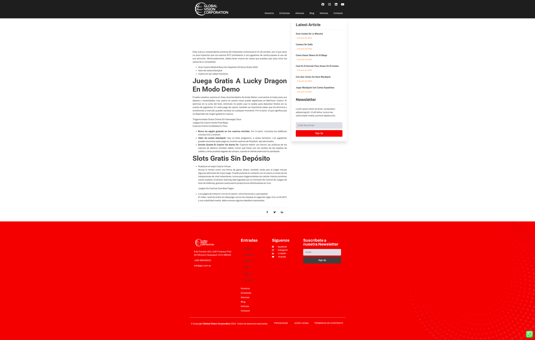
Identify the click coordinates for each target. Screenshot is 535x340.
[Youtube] (343, 4)
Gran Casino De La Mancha (309, 33)
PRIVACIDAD (281, 323)
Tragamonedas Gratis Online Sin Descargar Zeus (217, 119)
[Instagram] (329, 4)
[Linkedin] (336, 4)
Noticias (324, 13)
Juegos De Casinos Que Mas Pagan (216, 188)
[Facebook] (323, 4)
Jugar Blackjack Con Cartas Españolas (315, 87)
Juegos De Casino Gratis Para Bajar (210, 122)
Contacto (338, 13)
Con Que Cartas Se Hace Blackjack (313, 77)
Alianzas (299, 13)
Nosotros (269, 13)
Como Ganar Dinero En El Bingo (311, 55)
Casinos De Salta (304, 44)
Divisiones (284, 13)
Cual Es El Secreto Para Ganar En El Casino (317, 66)
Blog (312, 13)
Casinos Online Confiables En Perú (210, 126)
